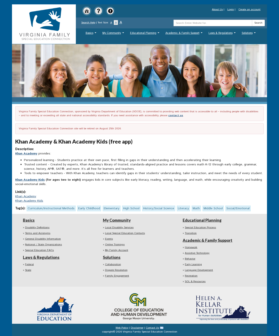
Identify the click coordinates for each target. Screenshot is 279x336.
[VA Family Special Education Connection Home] (44, 24)
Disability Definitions (37, 227)
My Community (113, 34)
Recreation (191, 276)
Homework (191, 247)
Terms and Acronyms (37, 233)
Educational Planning (145, 34)
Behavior (190, 259)
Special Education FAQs (39, 250)
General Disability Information (43, 239)
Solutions (249, 34)
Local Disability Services (119, 227)
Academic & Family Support (184, 34)
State (28, 270)
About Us (217, 9)
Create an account (249, 9)
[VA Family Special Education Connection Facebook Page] (110, 11)
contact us (175, 115)
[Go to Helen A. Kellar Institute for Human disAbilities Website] (223, 305)
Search (258, 23)
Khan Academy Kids (30, 180)
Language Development (199, 270)
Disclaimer (137, 328)
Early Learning (193, 264)
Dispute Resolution (116, 270)
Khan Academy (26, 153)
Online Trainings (115, 244)
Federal (29, 264)
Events (109, 239)
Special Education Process (200, 227)
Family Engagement (117, 276)
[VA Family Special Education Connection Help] (98, 11)
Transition (191, 233)
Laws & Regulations (223, 34)
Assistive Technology (197, 253)
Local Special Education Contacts (125, 233)
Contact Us (152, 328)
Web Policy (122, 328)
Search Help (88, 22)
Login (230, 9)
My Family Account (116, 250)
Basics (91, 34)
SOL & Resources (195, 281)
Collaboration (113, 264)
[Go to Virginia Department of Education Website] (56, 305)
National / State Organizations (43, 244)
